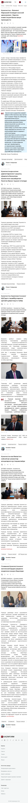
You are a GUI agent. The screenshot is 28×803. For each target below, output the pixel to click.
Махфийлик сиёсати (6, 771)
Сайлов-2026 (9, 5)
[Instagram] (2, 23)
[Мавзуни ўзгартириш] (21, 2)
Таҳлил (3, 754)
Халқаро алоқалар (7, 159)
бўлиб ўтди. (10, 439)
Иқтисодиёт (4, 757)
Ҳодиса (25, 5)
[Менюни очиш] (25, 2)
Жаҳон (2, 760)
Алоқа (2, 791)
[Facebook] (10, 23)
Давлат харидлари (6, 779)
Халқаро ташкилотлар (8, 284)
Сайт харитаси (5, 788)
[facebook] (10, 740)
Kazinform (20, 36)
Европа (4, 721)
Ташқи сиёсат (21, 284)
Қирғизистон (12, 444)
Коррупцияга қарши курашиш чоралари (11, 776)
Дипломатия (18, 159)
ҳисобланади (10, 716)
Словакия (11, 721)
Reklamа (3, 793)
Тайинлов (20, 5)
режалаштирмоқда (6, 549)
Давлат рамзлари (5, 774)
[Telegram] (7, 23)
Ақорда (15, 5)
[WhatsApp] (5, 23)
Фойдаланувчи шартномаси (8, 768)
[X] (13, 23)
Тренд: (2, 5)
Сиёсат (4, 444)
